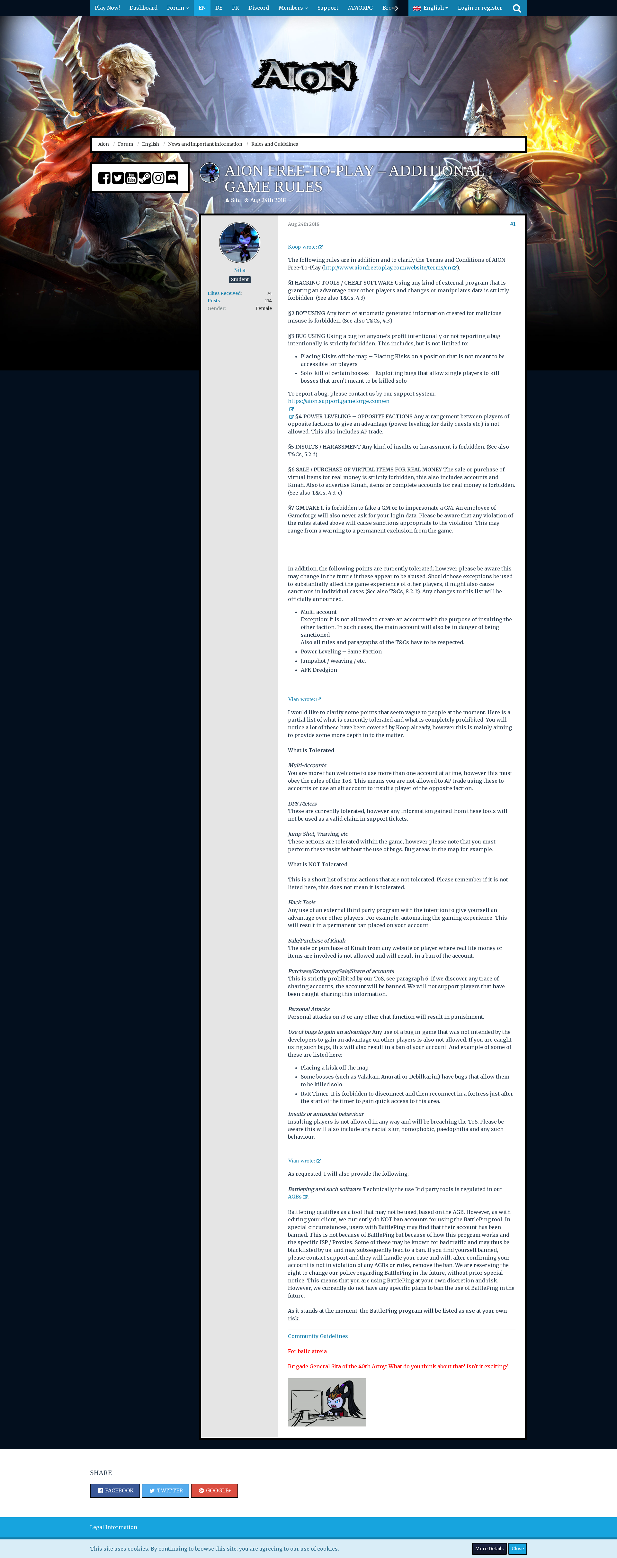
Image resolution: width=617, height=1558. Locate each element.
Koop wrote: (302, 246)
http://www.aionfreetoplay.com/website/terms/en (387, 267)
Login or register (480, 8)
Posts (214, 301)
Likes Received (224, 293)
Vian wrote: (301, 699)
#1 (512, 224)
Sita (236, 200)
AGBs (295, 1196)
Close (518, 1549)
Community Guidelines (318, 1336)
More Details (489, 1549)
